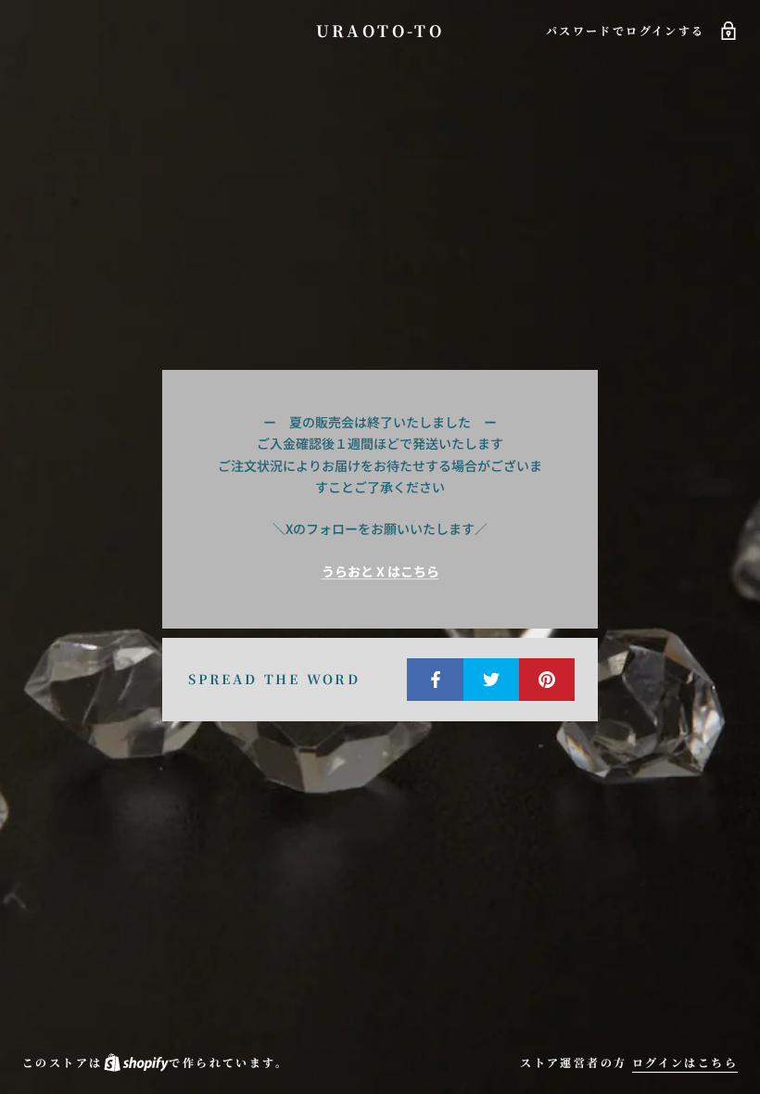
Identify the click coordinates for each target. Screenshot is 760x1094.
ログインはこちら (685, 1062)
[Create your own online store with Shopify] (135, 1062)
